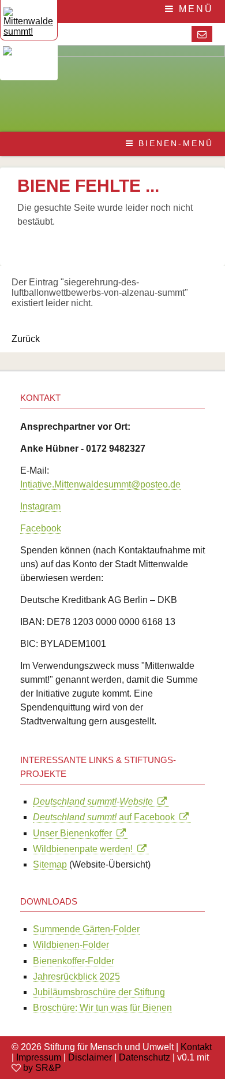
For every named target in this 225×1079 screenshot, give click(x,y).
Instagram (40, 506)
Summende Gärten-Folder (86, 929)
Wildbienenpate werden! (85, 849)
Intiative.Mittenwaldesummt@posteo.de (100, 484)
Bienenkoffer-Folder (73, 961)
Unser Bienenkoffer (75, 833)
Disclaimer (90, 1057)
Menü (194, 9)
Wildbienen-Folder (71, 945)
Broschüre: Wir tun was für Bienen (102, 1008)
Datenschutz (144, 1057)
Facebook (40, 528)
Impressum (38, 1057)
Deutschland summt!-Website (95, 801)
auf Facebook (106, 817)
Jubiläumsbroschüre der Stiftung (99, 992)
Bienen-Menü (173, 143)
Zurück (26, 339)
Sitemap (50, 864)
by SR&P (42, 1068)
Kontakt (196, 1047)
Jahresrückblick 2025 (76, 976)
